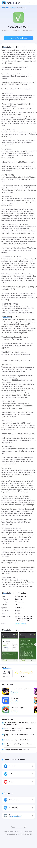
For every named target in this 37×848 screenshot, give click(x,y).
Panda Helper (13, 2)
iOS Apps (13, 7)
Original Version (20, 623)
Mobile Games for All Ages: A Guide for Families (17, 740)
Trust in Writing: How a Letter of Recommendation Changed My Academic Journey (17, 729)
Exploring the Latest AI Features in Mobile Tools (17, 749)
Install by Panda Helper (18, 38)
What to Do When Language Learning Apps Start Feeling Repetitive (19, 735)
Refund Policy (28, 834)
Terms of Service (9, 834)
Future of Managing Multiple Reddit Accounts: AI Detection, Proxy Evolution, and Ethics (20, 723)
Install (14, 692)
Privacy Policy (19, 834)
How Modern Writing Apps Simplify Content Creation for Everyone (19, 744)
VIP (8, 688)
